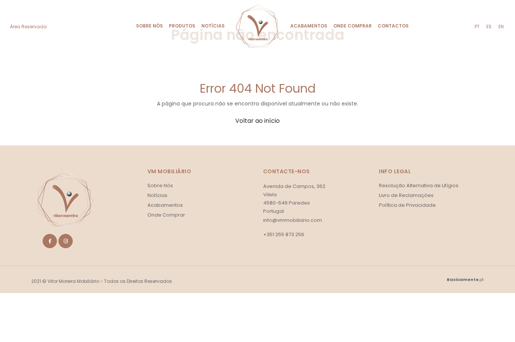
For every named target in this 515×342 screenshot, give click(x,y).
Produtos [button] (182, 26)
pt (477, 26)
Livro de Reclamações (406, 195)
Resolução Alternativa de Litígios (418, 185)
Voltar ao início (257, 120)
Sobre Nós (149, 26)
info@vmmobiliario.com (292, 220)
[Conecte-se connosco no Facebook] (50, 241)
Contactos (393, 26)
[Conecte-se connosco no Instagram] (65, 241)
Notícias (213, 26)
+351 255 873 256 (283, 235)
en (501, 26)
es (489, 26)
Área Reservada (28, 26)
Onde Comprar (352, 26)
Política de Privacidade (407, 205)
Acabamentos (308, 26)
